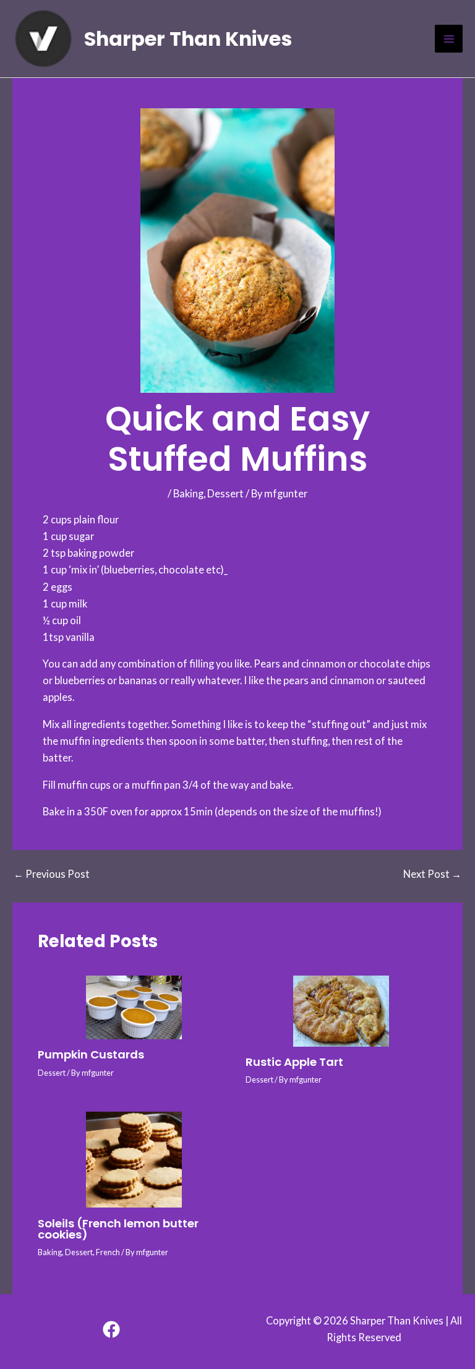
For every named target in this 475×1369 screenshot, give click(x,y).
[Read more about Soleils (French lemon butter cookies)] (133, 1160)
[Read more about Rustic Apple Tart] (341, 1011)
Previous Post (52, 874)
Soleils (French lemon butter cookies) (118, 1229)
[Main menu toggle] (449, 39)
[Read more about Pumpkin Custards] (133, 1007)
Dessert (225, 493)
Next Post (432, 874)
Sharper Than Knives (188, 39)
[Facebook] (111, 1329)
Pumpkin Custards (91, 1054)
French (108, 1252)
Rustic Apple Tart (294, 1062)
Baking (188, 493)
